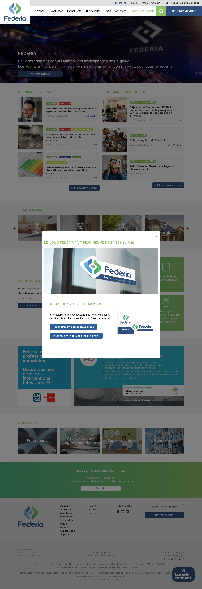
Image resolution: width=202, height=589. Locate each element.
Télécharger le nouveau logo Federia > (76, 335)
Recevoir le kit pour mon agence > (73, 326)
